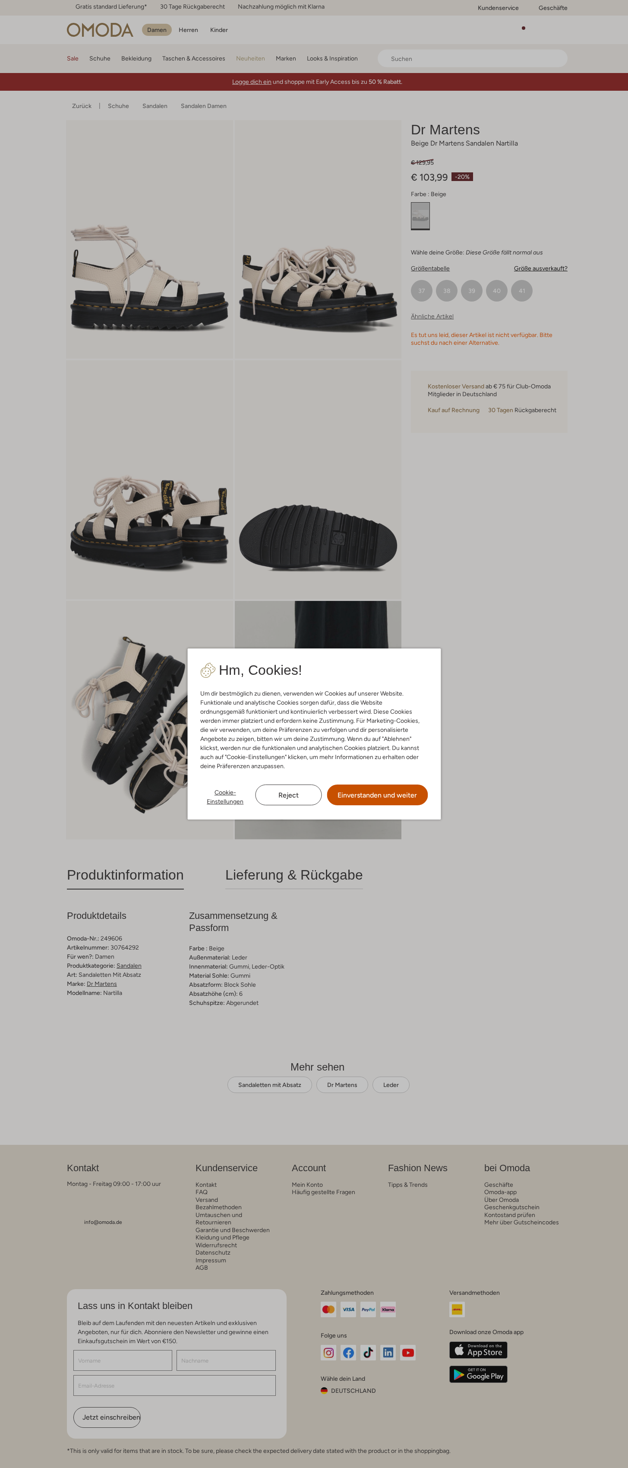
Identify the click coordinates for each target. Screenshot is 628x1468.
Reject (288, 795)
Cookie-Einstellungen (225, 797)
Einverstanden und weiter (377, 795)
